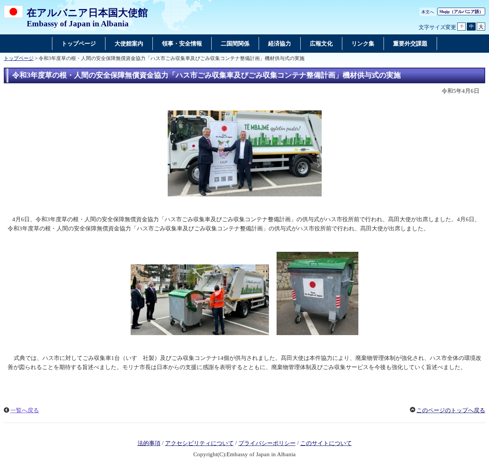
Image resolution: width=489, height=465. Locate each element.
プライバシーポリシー (267, 443)
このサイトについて (326, 443)
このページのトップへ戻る (450, 410)
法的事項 (149, 443)
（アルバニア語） (461, 11)
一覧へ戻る (24, 410)
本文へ (427, 12)
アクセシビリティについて (199, 443)
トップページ (19, 58)
